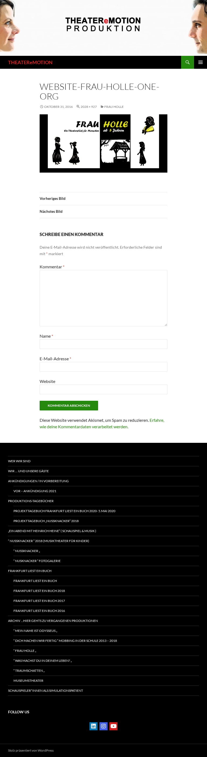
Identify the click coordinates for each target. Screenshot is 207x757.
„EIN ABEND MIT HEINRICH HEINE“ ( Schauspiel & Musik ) (52, 531)
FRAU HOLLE (114, 107)
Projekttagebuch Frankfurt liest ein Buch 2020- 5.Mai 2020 (64, 511)
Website (47, 381)
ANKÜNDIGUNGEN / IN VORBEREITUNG (38, 481)
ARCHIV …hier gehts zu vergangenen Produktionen (53, 621)
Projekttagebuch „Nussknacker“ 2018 (46, 521)
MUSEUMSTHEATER (28, 681)
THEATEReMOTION (30, 62)
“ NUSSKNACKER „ (26, 551)
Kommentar (52, 266)
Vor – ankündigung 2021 (34, 491)
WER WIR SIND (19, 461)
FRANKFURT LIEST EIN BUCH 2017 (39, 601)
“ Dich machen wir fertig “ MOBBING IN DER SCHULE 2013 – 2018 (65, 641)
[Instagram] (103, 726)
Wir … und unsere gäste (28, 471)
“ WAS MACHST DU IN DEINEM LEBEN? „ (42, 661)
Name (46, 335)
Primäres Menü (200, 62)
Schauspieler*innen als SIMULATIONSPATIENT (45, 691)
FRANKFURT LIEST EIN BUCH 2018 (39, 591)
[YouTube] (113, 726)
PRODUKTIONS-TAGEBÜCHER (31, 501)
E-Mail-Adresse (55, 358)
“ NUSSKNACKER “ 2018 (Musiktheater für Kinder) (48, 541)
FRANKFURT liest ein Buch (29, 571)
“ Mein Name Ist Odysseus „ (35, 631)
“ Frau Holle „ (24, 651)
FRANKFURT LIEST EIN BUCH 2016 (39, 611)
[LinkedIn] (93, 726)
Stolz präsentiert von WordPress (31, 750)
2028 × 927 (89, 107)
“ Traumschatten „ (28, 671)
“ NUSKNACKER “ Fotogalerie (37, 561)
